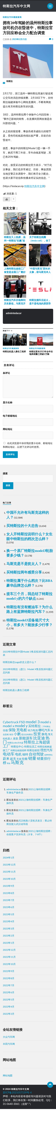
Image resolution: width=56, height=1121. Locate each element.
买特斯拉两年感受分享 (24, 572)
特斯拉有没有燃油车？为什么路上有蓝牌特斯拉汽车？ (29, 609)
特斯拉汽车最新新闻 (12, 17)
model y (21, 726)
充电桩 (21, 730)
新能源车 (26, 738)
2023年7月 (8, 900)
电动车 (8, 754)
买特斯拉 (34, 726)
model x (8, 726)
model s (45, 722)
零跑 (8, 763)
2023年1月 (8, 943)
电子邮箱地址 (10, 416)
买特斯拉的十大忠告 (22, 525)
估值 (5, 730)
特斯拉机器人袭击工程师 (16, 690)
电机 (18, 754)
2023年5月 (8, 914)
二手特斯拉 (45, 726)
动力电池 (33, 730)
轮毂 (25, 759)
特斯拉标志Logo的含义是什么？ (19, 662)
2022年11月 (9, 957)
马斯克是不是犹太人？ (24, 563)
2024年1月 (8, 858)
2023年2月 (8, 936)
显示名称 (7, 402)
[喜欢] (6, 199)
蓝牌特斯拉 (48, 755)
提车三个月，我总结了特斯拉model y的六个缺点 (29, 596)
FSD (22, 722)
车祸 (19, 759)
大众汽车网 (9, 1037)
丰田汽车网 (9, 1044)
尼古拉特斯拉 (27, 735)
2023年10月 (9, 879)
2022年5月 (8, 999)
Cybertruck (11, 722)
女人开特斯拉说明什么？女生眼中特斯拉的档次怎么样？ (29, 536)
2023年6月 (8, 907)
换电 (44, 734)
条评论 (6, 373)
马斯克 (17, 762)
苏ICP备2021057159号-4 (17, 1092)
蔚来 (6, 758)
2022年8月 (8, 978)
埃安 (11, 735)
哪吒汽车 (44, 730)
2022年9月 (8, 971)
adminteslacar (14, 313)
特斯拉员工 (30, 746)
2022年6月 (8, 992)
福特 (25, 754)
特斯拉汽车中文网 (16, 6)
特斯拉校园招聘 (18, 750)
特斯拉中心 (17, 747)
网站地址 (7, 429)
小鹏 (17, 734)
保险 (12, 730)
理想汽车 (46, 750)
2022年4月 (8, 1007)
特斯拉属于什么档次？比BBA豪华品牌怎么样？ (29, 583)
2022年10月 (9, 964)
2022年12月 (9, 950)
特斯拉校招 (33, 750)
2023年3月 (8, 929)
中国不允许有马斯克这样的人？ (27, 515)
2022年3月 (8, 1014)
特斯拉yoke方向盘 (15, 743)
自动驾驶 (36, 754)
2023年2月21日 (19, 39)
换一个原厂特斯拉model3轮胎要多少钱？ (29, 553)
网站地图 (7, 1075)
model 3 (33, 722)
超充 (13, 758)
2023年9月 (8, 886)
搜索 (5, 473)
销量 (32, 758)
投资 (37, 734)
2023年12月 (9, 865)
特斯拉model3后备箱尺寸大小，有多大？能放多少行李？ (29, 622)
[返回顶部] (50, 1085)
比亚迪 (39, 738)
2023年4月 (8, 921)
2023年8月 (8, 893)
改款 (15, 738)
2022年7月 (8, 985)
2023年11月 (9, 872)
